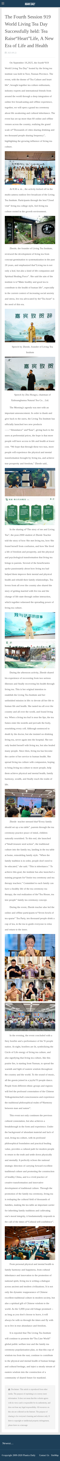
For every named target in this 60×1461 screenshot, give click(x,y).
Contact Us (44, 1455)
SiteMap (55, 1455)
